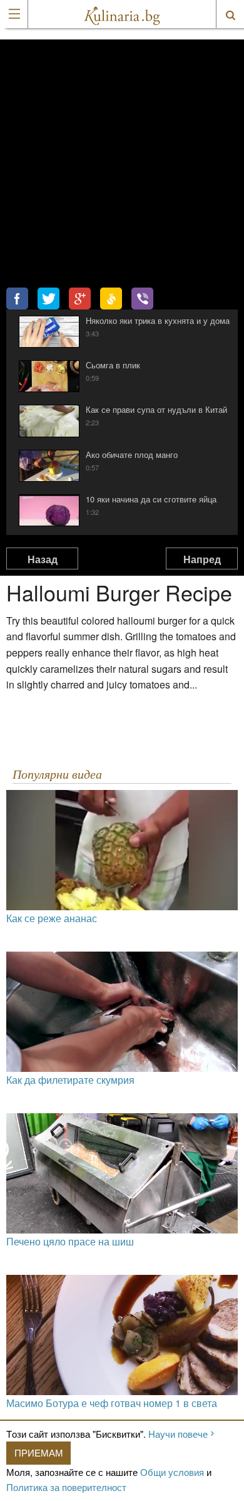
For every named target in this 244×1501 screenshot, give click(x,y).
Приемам (38, 1452)
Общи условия (172, 1471)
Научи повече (178, 1433)
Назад (43, 559)
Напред (202, 559)
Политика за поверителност (66, 1486)
